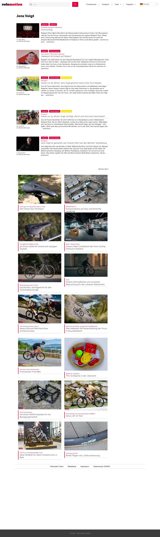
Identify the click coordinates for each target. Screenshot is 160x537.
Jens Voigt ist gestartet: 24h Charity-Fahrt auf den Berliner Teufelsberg (74, 142)
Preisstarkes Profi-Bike (30, 371)
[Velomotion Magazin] (13, 4)
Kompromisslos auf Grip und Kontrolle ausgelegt (83, 209)
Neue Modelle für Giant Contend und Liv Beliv (38, 455)
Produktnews (91, 4)
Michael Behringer (24, 41)
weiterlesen (51, 42)
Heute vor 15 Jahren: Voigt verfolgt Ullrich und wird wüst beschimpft (73, 115)
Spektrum (53, 24)
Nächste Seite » (103, 169)
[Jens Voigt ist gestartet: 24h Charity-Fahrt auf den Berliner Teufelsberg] (27, 144)
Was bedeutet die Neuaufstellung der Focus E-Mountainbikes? (86, 329)
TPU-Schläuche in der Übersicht (81, 375)
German (146, 4)
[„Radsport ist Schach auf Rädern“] (27, 57)
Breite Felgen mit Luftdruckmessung (83, 455)
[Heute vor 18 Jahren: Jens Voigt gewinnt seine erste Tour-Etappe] (27, 84)
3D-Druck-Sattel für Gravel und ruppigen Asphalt (38, 246)
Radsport (105, 4)
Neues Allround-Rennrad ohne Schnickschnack (34, 329)
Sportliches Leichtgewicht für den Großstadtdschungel (35, 287)
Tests (117, 4)
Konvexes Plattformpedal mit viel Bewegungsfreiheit (35, 414)
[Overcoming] (27, 31)
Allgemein (45, 24)
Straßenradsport (54, 51)
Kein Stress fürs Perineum (32, 208)
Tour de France (66, 78)
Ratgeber (129, 4)
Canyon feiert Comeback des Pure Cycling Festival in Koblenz (85, 246)
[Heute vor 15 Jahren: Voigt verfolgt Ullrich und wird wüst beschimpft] (27, 117)
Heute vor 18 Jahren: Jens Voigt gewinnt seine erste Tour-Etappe (71, 82)
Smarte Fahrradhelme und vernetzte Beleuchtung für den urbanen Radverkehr (85, 282)
